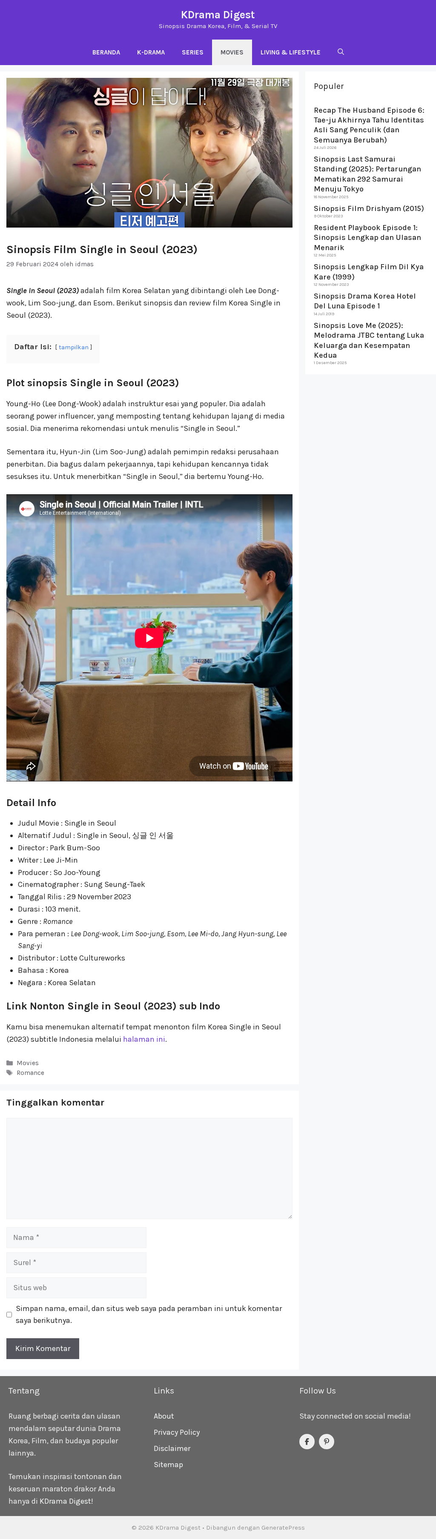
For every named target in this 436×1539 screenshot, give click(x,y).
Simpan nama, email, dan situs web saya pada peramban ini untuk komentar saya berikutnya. (149, 1314)
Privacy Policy (177, 1432)
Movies (232, 52)
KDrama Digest (218, 15)
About (164, 1416)
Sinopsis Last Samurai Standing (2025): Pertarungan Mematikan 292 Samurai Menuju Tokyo (367, 174)
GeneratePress (283, 1527)
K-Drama (151, 52)
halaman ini (144, 1039)
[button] (341, 52)
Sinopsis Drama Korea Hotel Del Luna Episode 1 (365, 301)
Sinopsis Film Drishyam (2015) (369, 208)
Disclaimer (172, 1448)
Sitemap (168, 1464)
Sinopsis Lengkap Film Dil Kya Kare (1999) (369, 271)
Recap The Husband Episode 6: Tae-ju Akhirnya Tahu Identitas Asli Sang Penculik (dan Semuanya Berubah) (369, 125)
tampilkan (74, 347)
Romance (30, 1073)
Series (193, 52)
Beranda (106, 52)
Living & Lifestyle (291, 52)
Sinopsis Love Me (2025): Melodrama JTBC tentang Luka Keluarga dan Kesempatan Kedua (369, 340)
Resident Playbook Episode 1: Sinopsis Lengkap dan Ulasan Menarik (367, 237)
